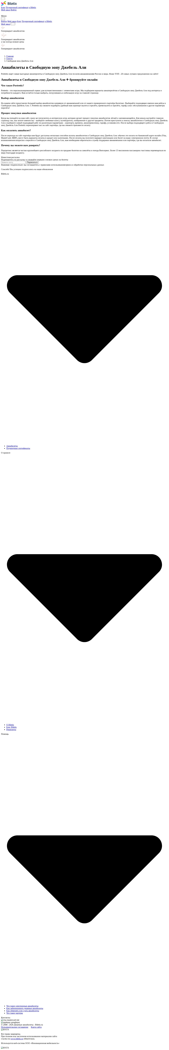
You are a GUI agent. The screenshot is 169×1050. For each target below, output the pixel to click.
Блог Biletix (11, 727)
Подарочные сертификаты (18, 448)
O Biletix (10, 725)
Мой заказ (5, 10)
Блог (3, 7)
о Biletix (32, 7)
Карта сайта (36, 1027)
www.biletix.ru (17, 1039)
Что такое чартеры (14, 1013)
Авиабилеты (12, 446)
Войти (14, 10)
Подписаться (32, 162)
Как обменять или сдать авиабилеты (22, 1011)
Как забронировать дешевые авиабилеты (24, 1008)
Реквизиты (11, 729)
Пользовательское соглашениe (14, 1027)
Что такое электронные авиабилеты (22, 1006)
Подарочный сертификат (17, 7)
